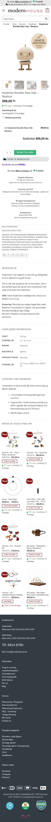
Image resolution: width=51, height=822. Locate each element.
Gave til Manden (29, 237)
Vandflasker (7, 755)
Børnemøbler (7, 739)
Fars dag (13, 237)
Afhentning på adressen (12, 708)
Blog (4, 686)
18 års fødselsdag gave (18, 235)
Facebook (6, 771)
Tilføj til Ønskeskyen (18, 159)
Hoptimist (32, 24)
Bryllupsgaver (42, 235)
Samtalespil (7, 749)
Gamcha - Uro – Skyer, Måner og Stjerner (10, 454)
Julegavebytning (9, 714)
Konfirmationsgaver (9, 242)
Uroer (4, 752)
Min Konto (6, 718)
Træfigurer (13, 250)
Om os (5, 683)
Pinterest (6, 777)
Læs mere (7, 601)
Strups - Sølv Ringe (9, 499)
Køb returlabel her (9, 705)
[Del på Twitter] (13, 255)
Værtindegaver (23, 250)
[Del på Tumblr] (26, 255)
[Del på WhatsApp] (4, 255)
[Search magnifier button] (46, 18)
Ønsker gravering (13, 118)
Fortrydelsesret (8, 674)
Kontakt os (6, 721)
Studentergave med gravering (20, 245)
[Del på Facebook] (9, 255)
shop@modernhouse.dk (28, 218)
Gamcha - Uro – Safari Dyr (37, 453)
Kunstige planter (9, 743)
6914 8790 (28, 215)
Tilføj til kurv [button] (9, 461)
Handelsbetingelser (10, 670)
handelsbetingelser (32, 206)
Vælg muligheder (11, 506)
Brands (22, 24)
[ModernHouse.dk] (25, 10)
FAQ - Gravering (9, 711)
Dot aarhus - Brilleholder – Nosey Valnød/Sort (36, 547)
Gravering (14, 240)
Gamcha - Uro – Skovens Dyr (11, 547)
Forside (6, 24)
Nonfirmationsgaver (23, 242)
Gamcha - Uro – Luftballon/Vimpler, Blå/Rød (12, 594)
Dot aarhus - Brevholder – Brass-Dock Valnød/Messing (37, 594)
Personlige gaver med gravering (15, 746)
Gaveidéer (39, 237)
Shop (14, 24)
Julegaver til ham (32, 240)
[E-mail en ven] (17, 255)
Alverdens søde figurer (11, 736)
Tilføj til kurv (25, 152)
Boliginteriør (32, 235)
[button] (3, 10)
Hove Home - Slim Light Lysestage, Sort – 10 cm (36, 500)
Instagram (6, 774)
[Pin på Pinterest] (22, 255)
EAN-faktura (7, 680)
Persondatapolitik (9, 677)
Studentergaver (37, 245)
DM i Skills (5, 237)
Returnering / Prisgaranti (12, 702)
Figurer (19, 237)
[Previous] (6, 55)
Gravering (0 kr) (9, 110)
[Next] (44, 55)
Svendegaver (6, 247)
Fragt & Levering (9, 667)
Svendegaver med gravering (22, 247)
